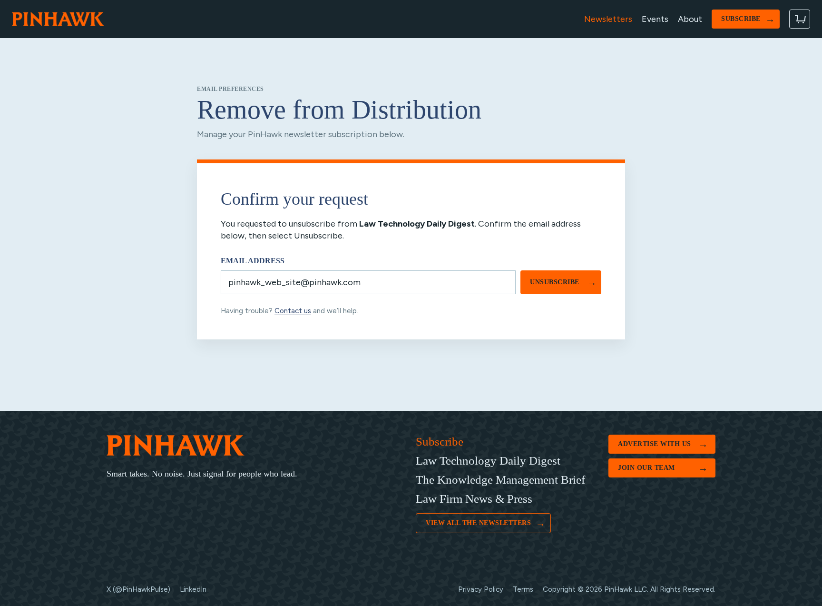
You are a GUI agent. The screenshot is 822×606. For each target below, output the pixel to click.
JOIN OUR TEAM (663, 468)
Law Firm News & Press (474, 498)
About (690, 19)
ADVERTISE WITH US (663, 444)
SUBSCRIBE (748, 19)
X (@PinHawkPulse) (138, 589)
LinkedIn (193, 589)
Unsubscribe (563, 282)
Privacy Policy (480, 589)
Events (655, 19)
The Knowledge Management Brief (500, 479)
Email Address (252, 261)
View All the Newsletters (486, 523)
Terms (523, 589)
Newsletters (608, 19)
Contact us (292, 311)
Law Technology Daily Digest (488, 460)
